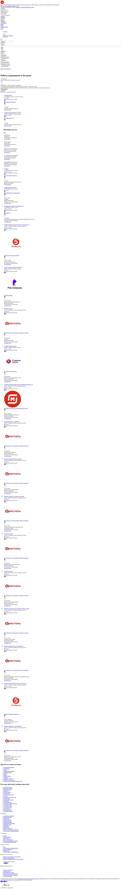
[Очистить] (2, 44)
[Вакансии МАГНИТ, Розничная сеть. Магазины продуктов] (62, 399)
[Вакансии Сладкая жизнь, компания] (62, 361)
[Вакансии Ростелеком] (62, 284)
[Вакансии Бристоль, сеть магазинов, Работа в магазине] (62, 323)
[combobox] (7, 41)
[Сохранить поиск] (2, 48)
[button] (2, 24)
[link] (3, 21)
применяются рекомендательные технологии (28, 878)
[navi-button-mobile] (2, 29)
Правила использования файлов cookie (24, 7)
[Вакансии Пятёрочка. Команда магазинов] (62, 243)
